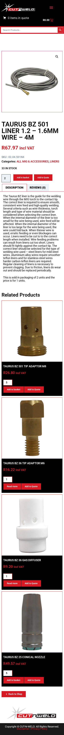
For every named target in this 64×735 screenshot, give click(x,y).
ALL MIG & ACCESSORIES (33, 161)
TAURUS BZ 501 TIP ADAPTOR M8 (24, 366)
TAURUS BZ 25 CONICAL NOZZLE (24, 657)
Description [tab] (14, 187)
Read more (12, 486)
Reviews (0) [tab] (38, 187)
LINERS (54, 161)
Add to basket (23, 177)
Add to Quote (43, 177)
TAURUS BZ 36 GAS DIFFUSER (22, 560)
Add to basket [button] (13, 389)
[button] (57, 56)
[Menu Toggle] (51, 7)
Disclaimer (23, 728)
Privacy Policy (39, 728)
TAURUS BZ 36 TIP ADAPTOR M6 (24, 463)
